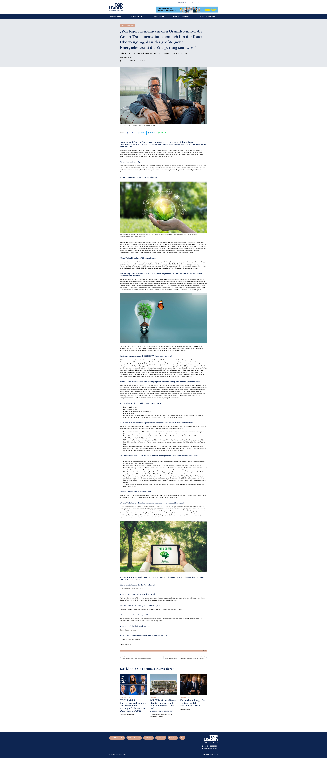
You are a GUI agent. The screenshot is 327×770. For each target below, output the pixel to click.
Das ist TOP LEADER (117, 738)
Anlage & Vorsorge (161, 714)
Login (191, 3)
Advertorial (152, 714)
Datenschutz (161, 738)
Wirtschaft (160, 716)
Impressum (173, 738)
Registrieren (182, 3)
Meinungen (183, 709)
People (129, 57)
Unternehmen (153, 716)
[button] (131, 133)
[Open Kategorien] (141, 16)
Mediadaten (148, 738)
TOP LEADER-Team (134, 738)
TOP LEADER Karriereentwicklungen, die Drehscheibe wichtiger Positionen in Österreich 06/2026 (133, 705)
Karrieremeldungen (125, 714)
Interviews (123, 57)
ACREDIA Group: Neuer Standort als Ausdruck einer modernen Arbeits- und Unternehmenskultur (163, 705)
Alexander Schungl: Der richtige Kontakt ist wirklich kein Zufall (193, 703)
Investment (169, 714)
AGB (182, 738)
